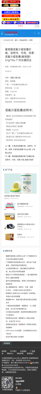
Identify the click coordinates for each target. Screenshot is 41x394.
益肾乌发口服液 (22, 214)
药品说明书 (24, 40)
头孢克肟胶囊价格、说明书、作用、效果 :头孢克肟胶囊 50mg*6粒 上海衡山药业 (20, 149)
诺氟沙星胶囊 (14, 110)
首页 (16, 40)
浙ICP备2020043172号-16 (20, 363)
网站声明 (20, 353)
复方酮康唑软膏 (22, 204)
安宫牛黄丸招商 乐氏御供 (15, 337)
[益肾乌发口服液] (9, 216)
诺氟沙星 (13, 78)
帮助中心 (10, 353)
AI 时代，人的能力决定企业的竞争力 (19, 290)
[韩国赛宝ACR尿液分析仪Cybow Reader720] (9, 226)
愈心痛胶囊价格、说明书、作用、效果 (19, 287)
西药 (31, 40)
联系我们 (30, 353)
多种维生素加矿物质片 (12, 196)
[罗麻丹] (9, 237)
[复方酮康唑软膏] (9, 206)
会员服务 (23, 351)
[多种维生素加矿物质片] (20, 183)
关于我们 (13, 351)
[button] (35, 33)
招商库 (4, 351)
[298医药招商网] (9, 33)
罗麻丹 (19, 235)
